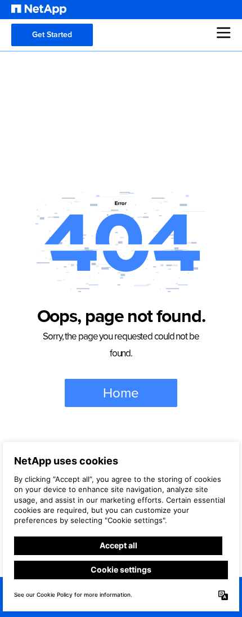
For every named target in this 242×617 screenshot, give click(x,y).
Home (121, 393)
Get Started (52, 35)
